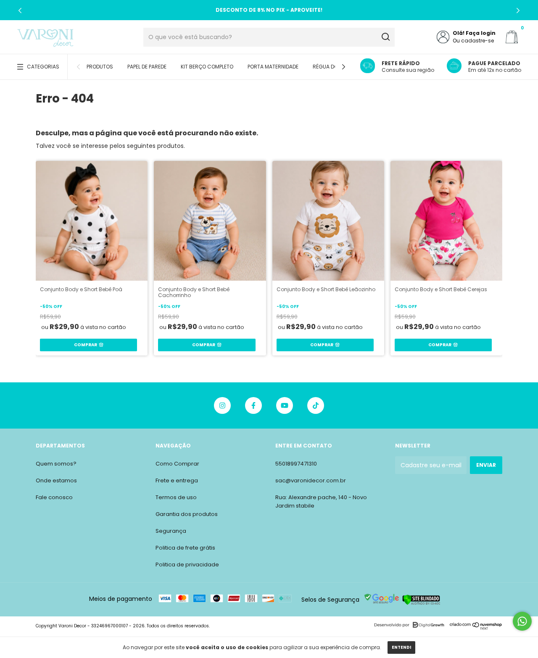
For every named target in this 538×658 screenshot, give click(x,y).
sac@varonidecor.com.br (310, 480)
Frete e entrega (177, 480)
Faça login (481, 33)
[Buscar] (385, 37)
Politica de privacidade (187, 565)
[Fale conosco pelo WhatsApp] (522, 621)
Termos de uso (176, 497)
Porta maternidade (273, 66)
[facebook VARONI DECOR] (253, 405)
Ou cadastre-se (473, 40)
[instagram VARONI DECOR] (222, 405)
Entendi (401, 647)
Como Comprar (177, 464)
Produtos (100, 66)
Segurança (171, 531)
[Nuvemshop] (476, 628)
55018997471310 (296, 464)
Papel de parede (146, 66)
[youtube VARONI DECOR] (284, 405)
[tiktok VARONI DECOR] (315, 405)
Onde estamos (56, 480)
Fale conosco (54, 497)
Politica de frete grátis (185, 548)
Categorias (43, 66)
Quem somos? (56, 464)
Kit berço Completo (207, 66)
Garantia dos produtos (187, 514)
